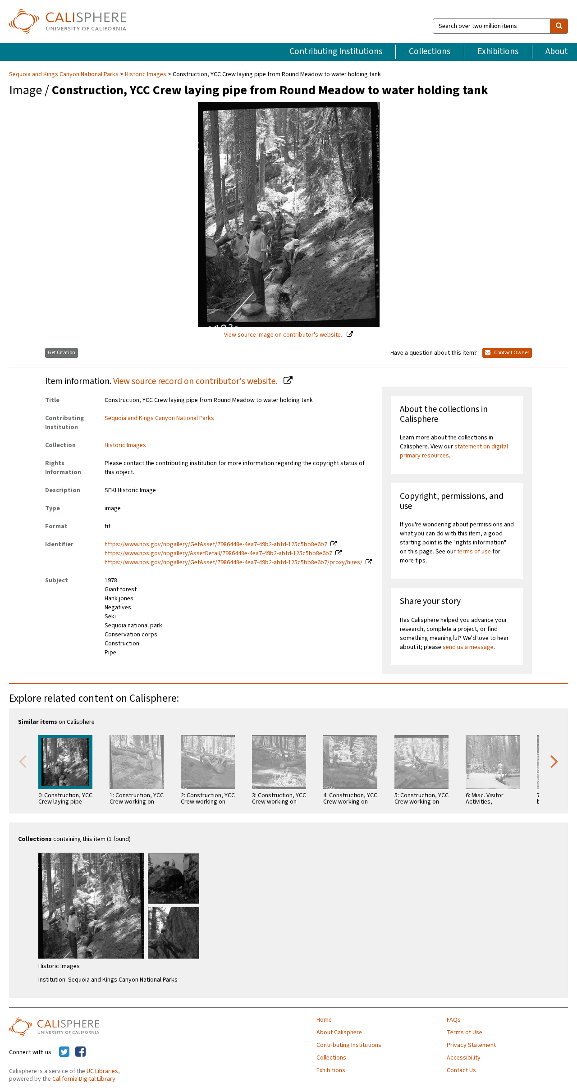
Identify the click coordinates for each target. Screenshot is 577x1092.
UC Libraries (102, 1071)
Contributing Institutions (335, 51)
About (556, 51)
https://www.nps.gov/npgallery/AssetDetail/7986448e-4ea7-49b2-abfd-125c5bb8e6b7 (218, 553)
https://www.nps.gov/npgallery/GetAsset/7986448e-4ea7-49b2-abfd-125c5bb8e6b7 (216, 544)
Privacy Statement (471, 1045)
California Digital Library (83, 1078)
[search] (559, 26)
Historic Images (145, 74)
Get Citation (61, 352)
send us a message (468, 647)
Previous (22, 760)
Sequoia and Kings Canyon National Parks (64, 74)
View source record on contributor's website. (196, 381)
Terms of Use (464, 1032)
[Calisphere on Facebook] (80, 1052)
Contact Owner (511, 352)
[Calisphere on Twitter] (64, 1052)
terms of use (474, 551)
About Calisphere (339, 1032)
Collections (429, 51)
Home (324, 1020)
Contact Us (461, 1070)
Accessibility (464, 1058)
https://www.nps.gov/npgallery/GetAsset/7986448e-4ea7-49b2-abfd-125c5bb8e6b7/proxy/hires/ (233, 562)
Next (554, 760)
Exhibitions (497, 51)
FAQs (454, 1020)
